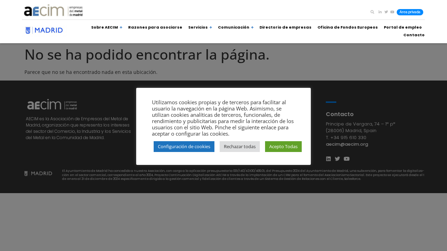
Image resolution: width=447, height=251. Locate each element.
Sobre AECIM (104, 27)
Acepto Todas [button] (283, 146)
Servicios (198, 27)
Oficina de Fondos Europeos (347, 27)
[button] (372, 12)
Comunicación (233, 27)
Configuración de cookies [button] (184, 146)
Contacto (414, 35)
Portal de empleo (403, 27)
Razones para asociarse (155, 27)
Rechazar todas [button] (240, 146)
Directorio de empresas (285, 27)
